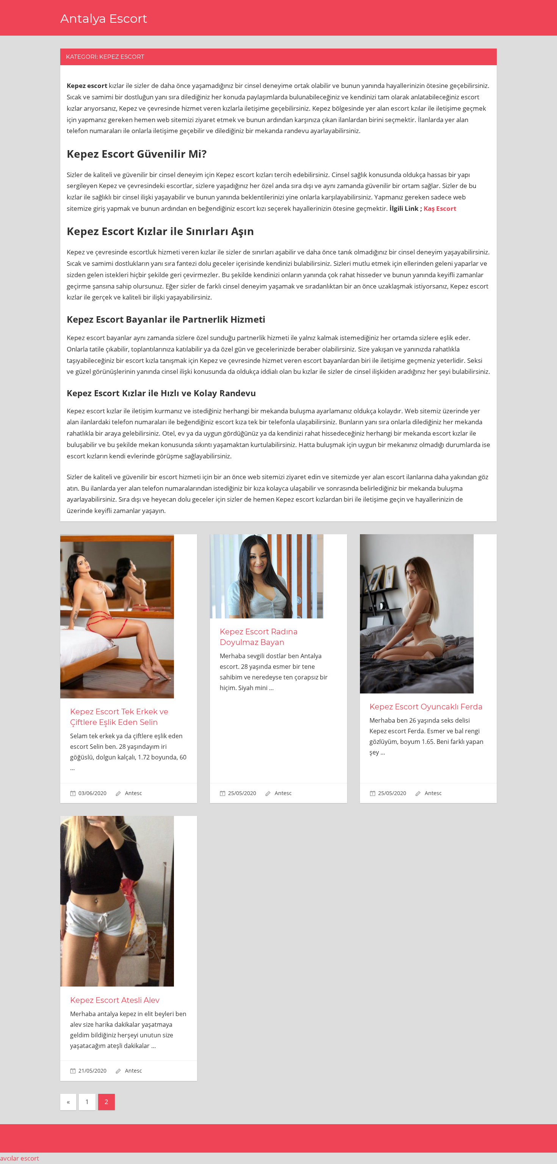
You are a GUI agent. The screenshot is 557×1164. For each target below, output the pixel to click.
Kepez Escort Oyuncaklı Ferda (426, 706)
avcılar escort (19, 1158)
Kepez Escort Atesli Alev (115, 1000)
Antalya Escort (103, 18)
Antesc (133, 793)
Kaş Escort (440, 208)
